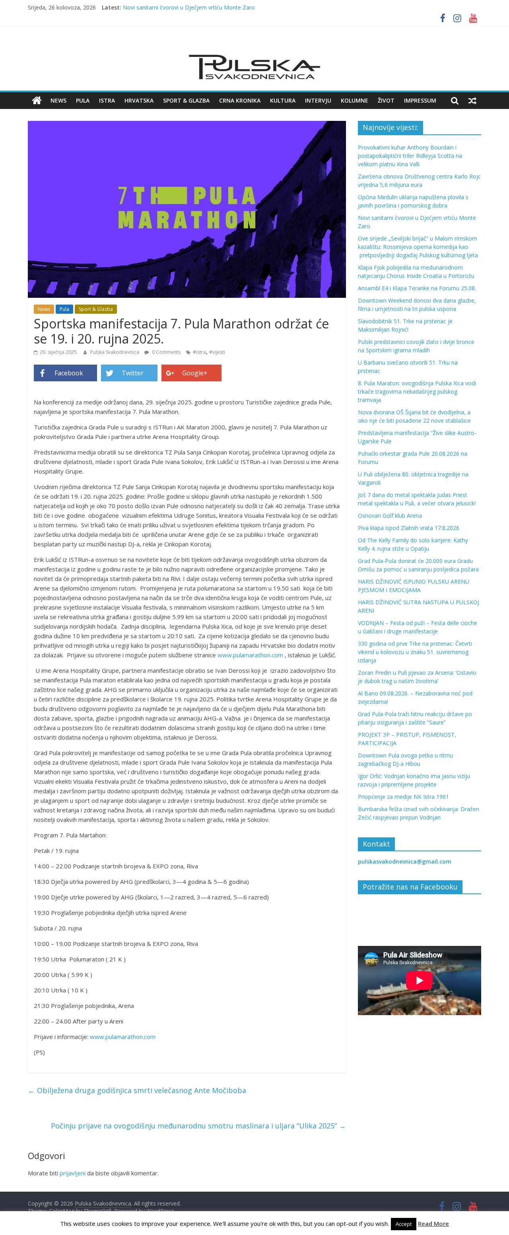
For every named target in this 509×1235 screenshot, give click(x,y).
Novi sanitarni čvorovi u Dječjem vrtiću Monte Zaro (189, 7)
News (58, 100)
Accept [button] (404, 1223)
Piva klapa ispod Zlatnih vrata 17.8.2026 (408, 528)
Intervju (318, 100)
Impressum (420, 100)
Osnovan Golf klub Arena (390, 515)
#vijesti (217, 352)
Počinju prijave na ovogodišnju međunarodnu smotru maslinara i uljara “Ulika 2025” (198, 1125)
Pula (82, 100)
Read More (433, 1223)
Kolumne (354, 100)
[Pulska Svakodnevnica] (37, 100)
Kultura (282, 100)
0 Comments (166, 352)
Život (386, 100)
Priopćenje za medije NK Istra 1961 (403, 796)
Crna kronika (239, 100)
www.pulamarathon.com (250, 655)
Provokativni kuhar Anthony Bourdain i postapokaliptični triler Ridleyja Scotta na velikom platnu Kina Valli (410, 156)
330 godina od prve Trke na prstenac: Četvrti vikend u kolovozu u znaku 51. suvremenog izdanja (415, 652)
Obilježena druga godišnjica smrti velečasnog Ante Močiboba (137, 1090)
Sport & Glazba (186, 100)
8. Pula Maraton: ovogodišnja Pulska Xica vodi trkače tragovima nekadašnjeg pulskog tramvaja (417, 391)
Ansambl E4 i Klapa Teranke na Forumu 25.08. (417, 288)
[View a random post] (472, 100)
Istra (107, 100)
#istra (199, 352)
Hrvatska (138, 100)
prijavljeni (72, 1173)
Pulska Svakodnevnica (115, 352)
